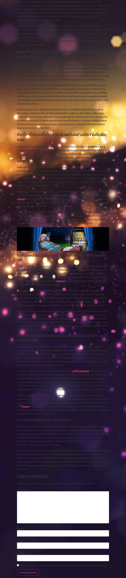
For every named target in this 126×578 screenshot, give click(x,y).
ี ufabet (60, 281)
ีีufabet (25, 406)
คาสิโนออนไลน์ (80, 371)
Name (21, 528)
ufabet (21, 199)
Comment (23, 489)
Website (21, 553)
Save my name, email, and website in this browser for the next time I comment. (64, 565)
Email (21, 541)
